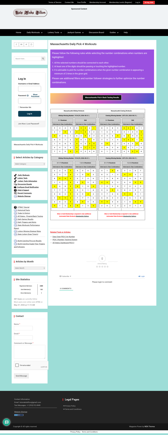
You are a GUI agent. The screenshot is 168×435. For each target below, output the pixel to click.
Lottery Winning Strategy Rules (29, 231)
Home (18, 32)
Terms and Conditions (73, 409)
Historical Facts (23, 210)
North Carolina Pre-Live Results (29, 241)
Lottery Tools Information (27, 181)
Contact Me (69, 2)
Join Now (21, 124)
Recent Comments (24, 193)
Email (17, 334)
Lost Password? (33, 124)
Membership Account (97, 2)
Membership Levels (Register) (120, 2)
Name (17, 324)
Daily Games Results (25, 219)
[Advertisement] (112, 20)
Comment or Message (23, 343)
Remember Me (25, 107)
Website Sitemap (24, 196)
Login (142, 276)
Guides (113, 32)
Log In (137, 2)
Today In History (23, 213)
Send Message (21, 376)
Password (22, 96)
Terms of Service (54, 2)
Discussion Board (96, 32)
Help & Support (23, 190)
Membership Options (82, 216)
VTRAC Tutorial (23, 207)
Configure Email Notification (27, 187)
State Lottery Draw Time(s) (27, 234)
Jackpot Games (74, 32)
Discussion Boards (24, 184)
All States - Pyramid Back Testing (30, 216)
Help (126, 32)
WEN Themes (149, 426)
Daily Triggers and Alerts (26, 222)
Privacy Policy (70, 406)
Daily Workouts (33, 32)
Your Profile (81, 2)
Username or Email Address (28, 84)
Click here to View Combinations (62, 124)
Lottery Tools (53, 32)
